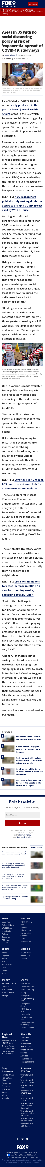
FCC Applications (27, 1062)
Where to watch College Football (27, 1081)
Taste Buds (25, 1014)
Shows (24, 979)
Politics (5, 934)
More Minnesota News (14, 847)
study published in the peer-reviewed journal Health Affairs (20, 109)
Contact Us (25, 1038)
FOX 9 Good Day (27, 989)
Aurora (5, 973)
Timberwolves (7, 964)
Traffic (23, 938)
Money (6, 979)
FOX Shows (25, 983)
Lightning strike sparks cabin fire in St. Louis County (15, 897)
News (5, 918)
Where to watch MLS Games (26, 1125)
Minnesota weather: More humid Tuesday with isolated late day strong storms (15, 887)
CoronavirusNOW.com (28, 479)
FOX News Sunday (6, 941)
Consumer (6, 937)
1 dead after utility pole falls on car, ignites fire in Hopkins (28, 749)
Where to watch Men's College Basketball (26, 1105)
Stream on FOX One (26, 1070)
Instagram (6, 1089)
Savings (5, 995)
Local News (7, 922)
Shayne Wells (25, 952)
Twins (4, 958)
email (27, 1139)
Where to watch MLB (26, 1086)
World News (7, 928)
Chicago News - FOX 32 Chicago (8, 1047)
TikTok (5, 1095)
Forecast (24, 927)
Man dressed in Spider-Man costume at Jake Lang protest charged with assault (13, 865)
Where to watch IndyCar (26, 1099)
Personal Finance (9, 983)
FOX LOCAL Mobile (7, 1079)
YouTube (5, 1098)
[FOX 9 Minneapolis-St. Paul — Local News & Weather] (9, 4)
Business (5, 986)
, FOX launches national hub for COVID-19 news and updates (23, 484)
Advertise (24, 1056)
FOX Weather (25, 941)
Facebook (6, 1086)
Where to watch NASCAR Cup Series (26, 1092)
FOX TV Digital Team (24, 55)
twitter (22, 1139)
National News (8, 925)
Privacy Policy (25, 835)
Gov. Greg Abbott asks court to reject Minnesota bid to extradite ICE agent (29, 783)
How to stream (8, 1075)
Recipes (23, 958)
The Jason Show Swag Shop (27, 1023)
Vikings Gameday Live (27, 999)
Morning (25, 948)
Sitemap (23, 1053)
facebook (18, 1139)
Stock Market (7, 989)
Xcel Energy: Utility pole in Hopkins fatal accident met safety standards (29, 760)
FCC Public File (26, 1059)
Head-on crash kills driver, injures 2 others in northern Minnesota (29, 771)
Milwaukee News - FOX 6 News (9, 1042)
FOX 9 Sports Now (25, 1010)
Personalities (25, 1044)
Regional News (7, 1036)
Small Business (8, 992)
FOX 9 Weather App (26, 923)
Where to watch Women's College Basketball (27, 1113)
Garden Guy (25, 955)
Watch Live (33, 4)
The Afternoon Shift (26, 1018)
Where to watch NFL (26, 1076)
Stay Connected (8, 1070)
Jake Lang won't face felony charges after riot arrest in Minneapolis (13, 876)
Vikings (5, 952)
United (4, 970)
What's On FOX (26, 1050)
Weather (25, 918)
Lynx (4, 967)
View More (36, 847)
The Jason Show (27, 986)
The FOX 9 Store (27, 1028)
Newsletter (6, 1083)
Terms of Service (24, 837)
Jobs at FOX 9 (26, 1047)
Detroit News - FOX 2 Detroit (8, 1052)
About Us (25, 1034)
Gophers (5, 955)
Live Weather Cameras (25, 934)
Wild (3, 961)
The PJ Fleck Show (25, 1004)
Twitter (5, 1092)
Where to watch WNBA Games (26, 1119)
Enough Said (25, 995)
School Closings (26, 930)
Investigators (7, 931)
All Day (23, 992)
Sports (5, 948)
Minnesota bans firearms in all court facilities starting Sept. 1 (14, 853)
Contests (24, 1041)
